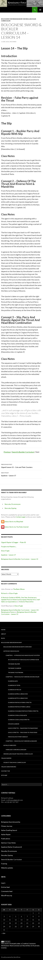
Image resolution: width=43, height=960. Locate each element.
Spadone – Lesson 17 (8, 474)
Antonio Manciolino (26, 602)
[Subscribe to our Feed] (2, 521)
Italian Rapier (6, 758)
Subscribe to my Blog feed (14, 521)
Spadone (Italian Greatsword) (11, 847)
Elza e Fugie (5, 551)
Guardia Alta (13, 681)
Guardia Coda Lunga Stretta (18, 719)
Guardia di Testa (14, 685)
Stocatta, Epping (7, 855)
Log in (3, 883)
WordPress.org (6, 895)
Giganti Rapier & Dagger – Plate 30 (13, 542)
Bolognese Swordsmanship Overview (17, 647)
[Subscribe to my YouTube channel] (2, 527)
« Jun (3, 933)
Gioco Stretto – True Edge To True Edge (22, 732)
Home (3, 630)
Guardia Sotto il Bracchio (18, 698)
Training (4, 864)
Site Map (4, 775)
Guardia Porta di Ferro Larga (19, 707)
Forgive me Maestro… (9, 546)
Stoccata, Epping (10, 508)
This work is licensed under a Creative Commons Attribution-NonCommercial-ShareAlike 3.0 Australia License (20, 946)
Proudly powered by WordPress (10, 957)
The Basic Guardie (14, 668)
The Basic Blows (19, 589)
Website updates (7, 868)
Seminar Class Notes (8, 843)
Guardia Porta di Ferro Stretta (19, 702)
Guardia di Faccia (14, 689)
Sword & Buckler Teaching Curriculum (18, 754)
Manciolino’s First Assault (18, 737)
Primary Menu (40, 10)
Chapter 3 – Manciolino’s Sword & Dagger (21, 741)
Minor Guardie (13, 724)
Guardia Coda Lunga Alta (17, 715)
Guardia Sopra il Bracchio (18, 694)
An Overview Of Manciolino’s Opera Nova (23, 659)
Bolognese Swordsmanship (11, 19)
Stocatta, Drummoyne (9, 851)
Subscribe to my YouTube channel (17, 527)
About (3, 634)
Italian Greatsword (8, 767)
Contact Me (5, 771)
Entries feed (5, 887)
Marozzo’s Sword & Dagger (16, 749)
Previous (7, 452)
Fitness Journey (6, 826)
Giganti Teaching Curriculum (14, 762)
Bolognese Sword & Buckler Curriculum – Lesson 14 (19, 559)
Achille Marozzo (9, 745)
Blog (3, 638)
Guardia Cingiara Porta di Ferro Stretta (23, 711)
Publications (5, 839)
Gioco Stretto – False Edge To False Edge (23, 728)
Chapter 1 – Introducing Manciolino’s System (23, 655)
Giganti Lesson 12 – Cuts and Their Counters (16, 466)
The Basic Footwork (15, 672)
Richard (13, 41)
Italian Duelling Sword (9, 830)
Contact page (20, 517)
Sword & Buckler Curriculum (23, 452)
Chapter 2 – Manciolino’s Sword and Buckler (22, 677)
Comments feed (6, 891)
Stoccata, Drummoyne (12, 504)
